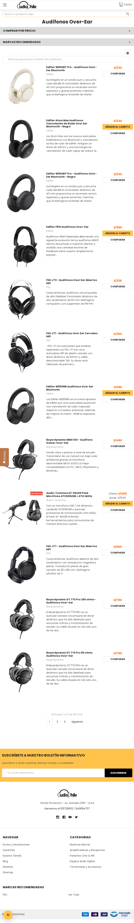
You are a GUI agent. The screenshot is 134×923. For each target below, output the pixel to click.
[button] (127, 53)
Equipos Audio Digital (82, 861)
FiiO (5, 894)
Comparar (117, 73)
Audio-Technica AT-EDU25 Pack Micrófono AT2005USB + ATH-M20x (69, 494)
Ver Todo (73, 894)
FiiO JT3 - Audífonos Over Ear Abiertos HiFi (71, 281)
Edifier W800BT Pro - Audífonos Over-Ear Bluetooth (71, 68)
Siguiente (78, 721)
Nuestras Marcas (80, 844)
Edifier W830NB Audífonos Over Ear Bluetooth (69, 388)
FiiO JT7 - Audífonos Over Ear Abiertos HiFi (71, 547)
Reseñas (8, 867)
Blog (5, 861)
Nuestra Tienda (12, 855)
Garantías (9, 850)
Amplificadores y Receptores (87, 850)
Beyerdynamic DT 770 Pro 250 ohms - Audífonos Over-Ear (71, 601)
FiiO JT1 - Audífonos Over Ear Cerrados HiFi (72, 335)
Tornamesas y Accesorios (85, 867)
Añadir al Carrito (117, 127)
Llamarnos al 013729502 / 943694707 (67, 808)
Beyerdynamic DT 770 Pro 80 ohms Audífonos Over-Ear (69, 654)
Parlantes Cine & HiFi (82, 855)
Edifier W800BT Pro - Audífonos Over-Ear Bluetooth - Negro (71, 175)
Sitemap (8, 872)
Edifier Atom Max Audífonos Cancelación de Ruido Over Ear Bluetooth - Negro (66, 123)
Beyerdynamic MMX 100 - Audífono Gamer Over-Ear (69, 441)
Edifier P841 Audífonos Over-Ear (67, 227)
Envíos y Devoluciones (16, 844)
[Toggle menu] (5, 5)
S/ (8, 914)
